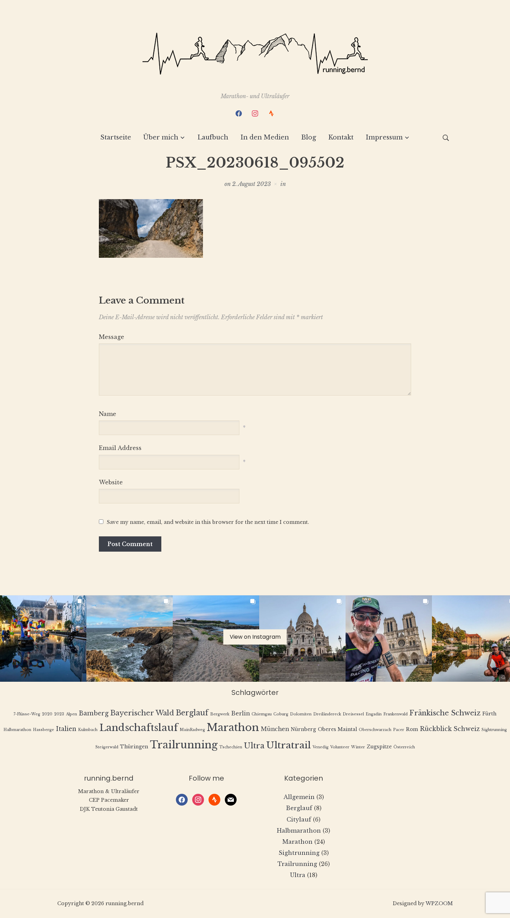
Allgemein (299, 796)
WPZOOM (439, 903)
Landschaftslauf (138, 728)
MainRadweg (192, 730)
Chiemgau (262, 714)
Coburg (280, 714)
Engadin (374, 714)
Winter (358, 747)
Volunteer (339, 747)
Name (107, 413)
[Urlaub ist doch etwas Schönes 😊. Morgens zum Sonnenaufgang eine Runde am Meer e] (216, 638)
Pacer (398, 730)
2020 (47, 714)
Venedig (321, 747)
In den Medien (264, 137)
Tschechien (230, 747)
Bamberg (94, 713)
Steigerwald (106, 747)
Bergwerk (219, 714)
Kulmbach (87, 730)
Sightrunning (494, 730)
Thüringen (134, 747)
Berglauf (192, 712)
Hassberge (43, 730)
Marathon (233, 727)
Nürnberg (303, 729)
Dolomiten (301, 714)
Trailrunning (184, 745)
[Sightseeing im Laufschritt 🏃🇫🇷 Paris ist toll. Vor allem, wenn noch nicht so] (389, 638)
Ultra (254, 745)
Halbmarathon (17, 730)
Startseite (115, 137)
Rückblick (436, 729)
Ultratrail (288, 745)
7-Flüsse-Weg (27, 714)
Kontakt (341, 137)
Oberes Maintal (337, 729)
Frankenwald (395, 714)
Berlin (240, 713)
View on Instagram (255, 637)
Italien (66, 729)
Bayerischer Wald (142, 712)
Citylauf (299, 819)
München (275, 729)
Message (111, 336)
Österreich (404, 747)
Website (111, 482)
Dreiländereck (327, 714)
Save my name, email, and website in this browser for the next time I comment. (208, 522)
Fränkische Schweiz (445, 712)
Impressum (384, 137)
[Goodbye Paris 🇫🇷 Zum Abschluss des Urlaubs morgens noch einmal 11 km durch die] (43, 638)
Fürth (489, 714)
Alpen (71, 714)
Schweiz (466, 729)
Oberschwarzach (375, 730)
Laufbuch (212, 137)
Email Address (120, 447)
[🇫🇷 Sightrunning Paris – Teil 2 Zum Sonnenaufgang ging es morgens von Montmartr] (302, 638)
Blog (308, 137)
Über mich (160, 137)
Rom (412, 729)
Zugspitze (379, 747)
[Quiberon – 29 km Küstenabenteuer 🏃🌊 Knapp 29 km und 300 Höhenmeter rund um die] (129, 638)
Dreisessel (353, 714)
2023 (59, 714)
